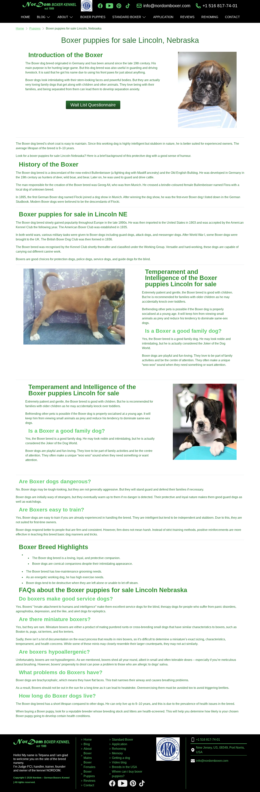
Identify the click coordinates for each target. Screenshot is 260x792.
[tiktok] (127, 5)
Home (20, 28)
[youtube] (109, 5)
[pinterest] (119, 5)
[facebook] (100, 5)
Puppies (35, 28)
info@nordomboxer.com (166, 5)
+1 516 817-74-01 (220, 5)
